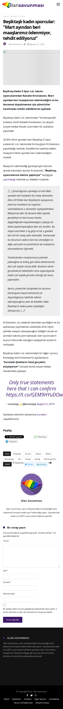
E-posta (7, 582)
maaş (28, 459)
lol (20, 459)
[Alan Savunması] (23, 2)
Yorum (6, 541)
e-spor (28, 454)
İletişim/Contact (42, 702)
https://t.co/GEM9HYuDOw (34, 394)
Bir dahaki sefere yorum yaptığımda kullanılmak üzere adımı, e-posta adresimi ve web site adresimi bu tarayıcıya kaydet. (30, 610)
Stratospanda (50, 459)
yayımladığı (9, 179)
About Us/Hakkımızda (23, 702)
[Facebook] (27, 695)
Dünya (6, 16)
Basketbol (16, 699)
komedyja (10, 459)
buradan (41, 414)
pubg (38, 459)
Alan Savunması (15, 44)
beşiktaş (17, 454)
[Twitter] (31, 695)
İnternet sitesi (9, 593)
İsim (5, 570)
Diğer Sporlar (40, 699)
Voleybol (27, 699)
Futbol (6, 699)
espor (39, 454)
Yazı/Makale (54, 699)
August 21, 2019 (45, 404)
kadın (49, 454)
